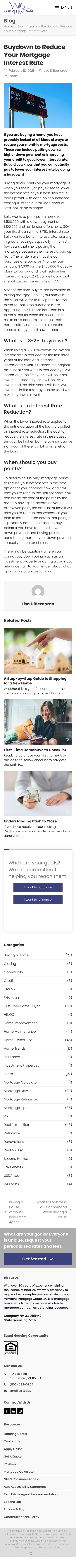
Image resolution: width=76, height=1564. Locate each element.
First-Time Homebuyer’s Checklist (35, 749)
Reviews (10, 1464)
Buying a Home (16, 955)
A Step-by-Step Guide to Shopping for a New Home (35, 681)
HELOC (9, 1014)
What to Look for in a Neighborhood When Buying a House (51, 1209)
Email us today (20, 1391)
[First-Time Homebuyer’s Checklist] (38, 722)
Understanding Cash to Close (30, 821)
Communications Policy (21, 1517)
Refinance (12, 1133)
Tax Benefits (13, 1167)
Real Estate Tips (16, 1124)
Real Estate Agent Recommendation (31, 1494)
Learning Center (15, 1434)
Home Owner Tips (18, 1040)
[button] (63, 8)
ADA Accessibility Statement (25, 1487)
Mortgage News (17, 1090)
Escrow (9, 989)
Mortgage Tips (15, 1107)
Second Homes (16, 1158)
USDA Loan (12, 1175)
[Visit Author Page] (38, 591)
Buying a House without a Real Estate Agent (15, 1212)
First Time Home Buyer (22, 1006)
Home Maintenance (20, 1031)
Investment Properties (21, 1065)
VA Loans (11, 1184)
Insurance (12, 1057)
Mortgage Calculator (21, 1082)
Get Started (34, 1259)
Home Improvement (20, 1023)
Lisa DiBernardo (55, 71)
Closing (10, 963)
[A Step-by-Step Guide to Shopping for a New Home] (38, 651)
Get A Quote (13, 1456)
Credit (9, 980)
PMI (6, 1116)
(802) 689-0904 (21, 1384)
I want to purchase (38, 887)
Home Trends (14, 1048)
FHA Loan (11, 997)
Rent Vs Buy (13, 1150)
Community (13, 972)
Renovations (14, 1141)
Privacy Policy (14, 1509)
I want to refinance (38, 899)
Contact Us (12, 1441)
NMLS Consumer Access (22, 1479)
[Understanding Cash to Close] (38, 793)
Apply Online (13, 1449)
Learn (13, 76)
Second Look (13, 1502)
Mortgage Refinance (20, 1099)
